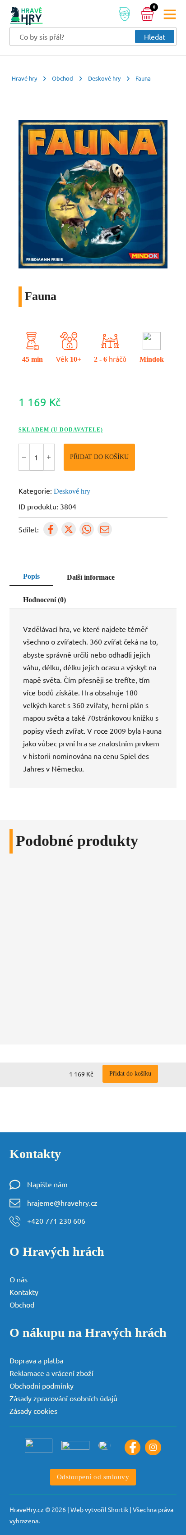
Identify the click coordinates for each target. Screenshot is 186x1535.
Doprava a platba (36, 1360)
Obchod (62, 78)
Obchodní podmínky (41, 1385)
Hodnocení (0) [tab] (44, 600)
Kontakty (23, 1291)
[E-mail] (105, 529)
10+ (75, 359)
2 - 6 (100, 359)
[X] (68, 529)
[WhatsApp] (86, 529)
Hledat (154, 36)
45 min (32, 359)
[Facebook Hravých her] (133, 1448)
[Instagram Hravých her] (153, 1448)
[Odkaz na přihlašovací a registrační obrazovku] (124, 15)
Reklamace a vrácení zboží (51, 1372)
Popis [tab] (31, 576)
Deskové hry (104, 78)
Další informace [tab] (91, 577)
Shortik (118, 1509)
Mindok (152, 359)
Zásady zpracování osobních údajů (63, 1398)
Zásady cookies (33, 1410)
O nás (18, 1279)
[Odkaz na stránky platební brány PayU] (38, 1445)
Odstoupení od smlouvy (93, 1477)
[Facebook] (50, 529)
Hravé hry (24, 78)
